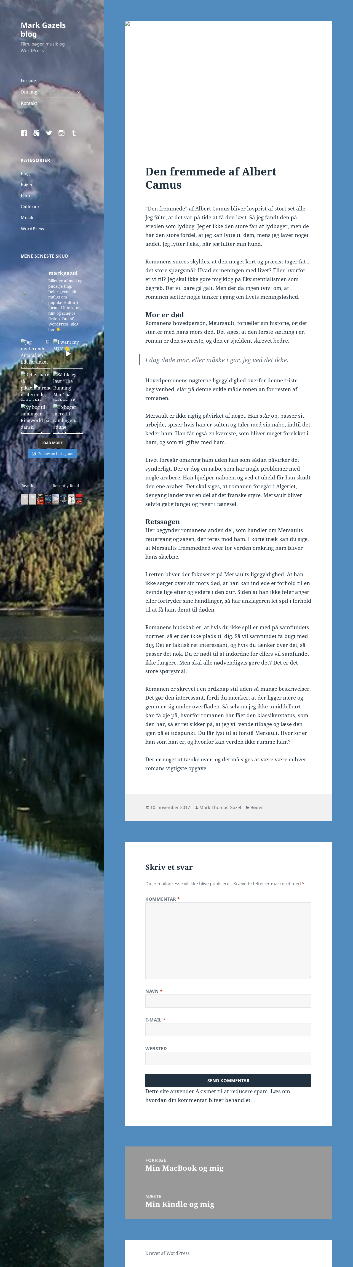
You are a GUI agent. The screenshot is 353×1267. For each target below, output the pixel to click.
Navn (154, 991)
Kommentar (162, 899)
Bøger (27, 185)
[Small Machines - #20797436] (32, 499)
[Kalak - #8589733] (55, 499)
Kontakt (29, 103)
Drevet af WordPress (167, 1253)
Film (25, 196)
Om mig (29, 92)
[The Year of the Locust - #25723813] (24, 499)
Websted (156, 1048)
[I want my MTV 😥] (68, 354)
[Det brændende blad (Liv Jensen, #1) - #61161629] (63, 499)
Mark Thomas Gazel (220, 807)
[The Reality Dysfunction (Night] (48, 499)
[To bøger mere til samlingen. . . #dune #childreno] (68, 419)
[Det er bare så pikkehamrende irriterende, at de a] (35, 386)
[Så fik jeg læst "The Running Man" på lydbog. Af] (68, 386)
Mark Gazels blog (43, 29)
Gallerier (30, 207)
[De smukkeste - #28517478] (71, 499)
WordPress (32, 229)
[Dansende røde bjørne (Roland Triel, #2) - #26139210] (79, 499)
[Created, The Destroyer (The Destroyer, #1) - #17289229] (40, 499)
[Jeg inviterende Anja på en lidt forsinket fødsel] (35, 354)
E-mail (155, 1020)
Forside (28, 81)
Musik (27, 218)
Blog (25, 173)
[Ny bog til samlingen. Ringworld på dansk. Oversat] (35, 419)
